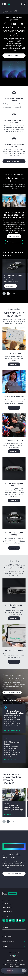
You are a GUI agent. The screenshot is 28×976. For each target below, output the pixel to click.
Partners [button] (4, 946)
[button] (21, 3)
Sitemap (17, 966)
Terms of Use (12, 964)
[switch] (14, 955)
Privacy (5, 964)
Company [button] (5, 927)
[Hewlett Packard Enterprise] (6, 4)
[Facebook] (17, 920)
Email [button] (6, 908)
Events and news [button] (7, 936)
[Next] (8, 293)
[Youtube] (20, 920)
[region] (14, 274)
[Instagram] (10, 920)
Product (7, 904)
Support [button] (4, 932)
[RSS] (23, 920)
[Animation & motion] (14, 956)
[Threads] (13, 920)
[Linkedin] (3, 920)
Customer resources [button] (8, 941)
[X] (7, 920)
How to (6, 900)
